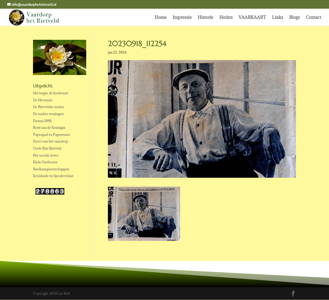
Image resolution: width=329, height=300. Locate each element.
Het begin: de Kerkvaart (50, 93)
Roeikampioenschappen (51, 169)
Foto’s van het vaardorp (50, 141)
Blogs (294, 18)
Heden (226, 18)
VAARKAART (252, 18)
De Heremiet (43, 100)
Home (161, 18)
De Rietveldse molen (48, 107)
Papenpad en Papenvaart (51, 134)
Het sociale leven (45, 155)
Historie (205, 18)
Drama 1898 (42, 121)
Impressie (182, 18)
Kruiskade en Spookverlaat (53, 176)
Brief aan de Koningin (49, 127)
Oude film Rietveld (47, 148)
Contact (313, 18)
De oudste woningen (48, 114)
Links (277, 18)
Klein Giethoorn (45, 162)
